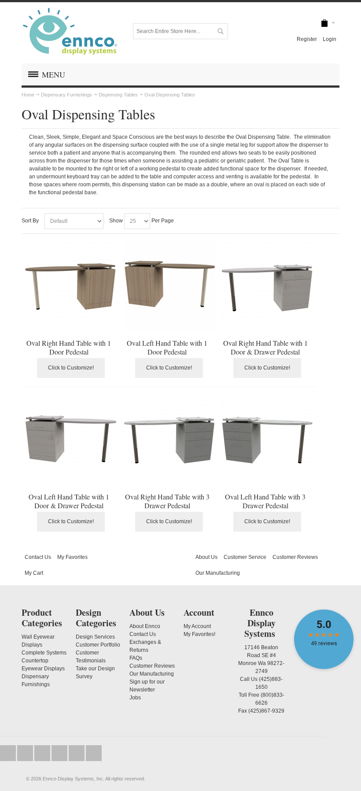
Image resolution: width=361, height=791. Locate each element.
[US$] (324, 23)
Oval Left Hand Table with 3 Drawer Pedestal (265, 501)
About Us (206, 557)
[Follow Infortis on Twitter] (8, 753)
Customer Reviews (295, 557)
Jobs (135, 698)
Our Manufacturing (217, 573)
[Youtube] (60, 753)
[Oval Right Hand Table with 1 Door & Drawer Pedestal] (267, 286)
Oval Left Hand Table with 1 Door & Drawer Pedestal (69, 501)
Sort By (30, 221)
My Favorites (72, 557)
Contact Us (38, 557)
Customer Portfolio (98, 645)
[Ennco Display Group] (70, 31)
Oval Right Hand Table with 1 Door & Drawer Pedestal (265, 347)
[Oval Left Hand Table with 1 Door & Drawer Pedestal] (71, 440)
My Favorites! (199, 634)
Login (329, 39)
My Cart (34, 573)
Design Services (95, 637)
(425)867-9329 (266, 711)
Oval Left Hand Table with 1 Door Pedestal (167, 347)
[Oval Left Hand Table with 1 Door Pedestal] (169, 286)
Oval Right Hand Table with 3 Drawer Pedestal (167, 501)
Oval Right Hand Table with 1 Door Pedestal (68, 347)
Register (307, 39)
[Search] (220, 31)
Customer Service (245, 557)
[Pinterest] (94, 753)
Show (116, 221)
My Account (197, 626)
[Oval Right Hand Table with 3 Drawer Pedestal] (169, 440)
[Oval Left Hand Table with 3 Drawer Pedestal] (267, 440)
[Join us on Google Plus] (43, 753)
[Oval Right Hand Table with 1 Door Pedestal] (71, 286)
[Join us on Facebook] (25, 753)
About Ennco (144, 626)
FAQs (135, 658)
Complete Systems (44, 653)
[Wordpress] (77, 753)
